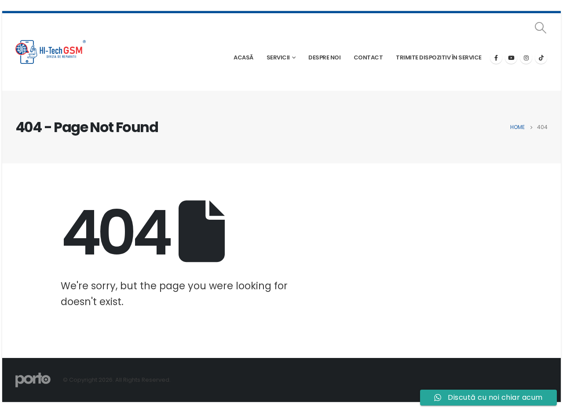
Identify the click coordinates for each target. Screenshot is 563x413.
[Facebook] (496, 58)
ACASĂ (243, 57)
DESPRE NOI (324, 57)
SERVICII (278, 57)
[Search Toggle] (541, 27)
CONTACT (368, 57)
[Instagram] (526, 58)
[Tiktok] (541, 58)
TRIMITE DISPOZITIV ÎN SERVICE (439, 57)
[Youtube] (511, 58)
